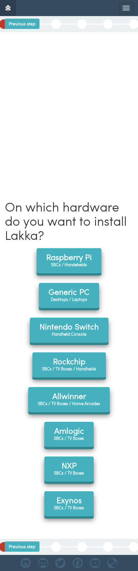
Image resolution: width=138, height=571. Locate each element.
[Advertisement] (69, 104)
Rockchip (69, 364)
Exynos (69, 502)
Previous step (22, 24)
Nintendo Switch (69, 329)
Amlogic (69, 433)
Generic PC (69, 294)
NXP (69, 468)
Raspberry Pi (69, 259)
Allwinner (69, 398)
